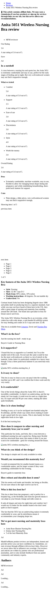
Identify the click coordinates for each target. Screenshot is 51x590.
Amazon (24, 327)
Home (8, 3)
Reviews (9, 5)
